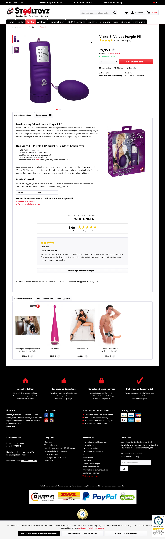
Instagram (52, 420)
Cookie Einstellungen (91, 463)
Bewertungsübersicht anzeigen (81, 270)
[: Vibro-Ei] (16, 39)
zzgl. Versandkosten (113, 53)
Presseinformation (90, 448)
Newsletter (48, 460)
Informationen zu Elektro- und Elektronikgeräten (95, 443)
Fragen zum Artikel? (26, 201)
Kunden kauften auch (23, 299)
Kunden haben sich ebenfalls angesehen (53, 299)
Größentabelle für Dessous (55, 451)
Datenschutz (87, 457)
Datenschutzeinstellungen (126, 533)
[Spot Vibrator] (55, 325)
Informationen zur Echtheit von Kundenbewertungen (95, 471)
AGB (84, 454)
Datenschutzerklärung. (130, 456)
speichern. (82, 528)
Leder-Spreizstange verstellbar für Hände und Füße (27, 350)
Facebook (46, 415)
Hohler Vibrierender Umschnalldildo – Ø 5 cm (110, 350)
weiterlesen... (11, 426)
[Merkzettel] (126, 12)
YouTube (46, 420)
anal (37, 159)
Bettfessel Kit (82, 349)
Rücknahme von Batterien (93, 451)
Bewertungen (43, 115)
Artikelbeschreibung (22, 115)
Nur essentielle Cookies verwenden (82, 533)
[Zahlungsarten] (139, 417)
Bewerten (133, 68)
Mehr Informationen (95, 528)
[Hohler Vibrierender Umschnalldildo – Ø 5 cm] (110, 325)
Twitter (52, 415)
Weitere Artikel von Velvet (29, 204)
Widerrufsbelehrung (90, 466)
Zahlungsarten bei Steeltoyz (55, 457)
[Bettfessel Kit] (82, 325)
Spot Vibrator (55, 349)
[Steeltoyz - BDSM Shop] (32, 13)
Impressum (87, 460)
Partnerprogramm (52, 454)
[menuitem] (98, 12)
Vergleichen (106, 68)
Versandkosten (50, 445)
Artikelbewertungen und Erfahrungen (59, 448)
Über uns (48, 442)
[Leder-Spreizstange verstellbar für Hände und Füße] (27, 325)
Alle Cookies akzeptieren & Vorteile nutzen (39, 533)
